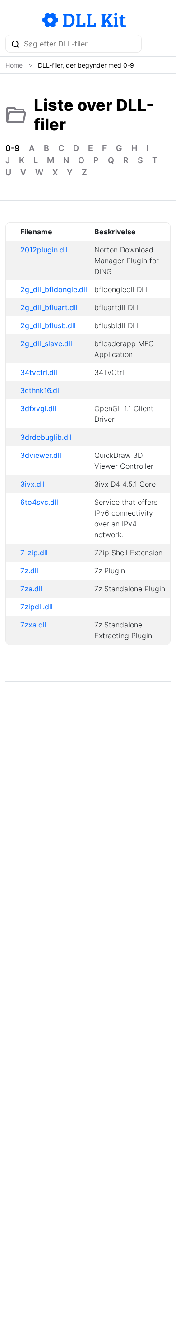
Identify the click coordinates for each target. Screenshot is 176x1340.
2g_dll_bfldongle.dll (53, 289)
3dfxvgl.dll (38, 408)
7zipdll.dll (36, 606)
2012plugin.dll (44, 249)
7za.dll (31, 588)
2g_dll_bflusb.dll (48, 325)
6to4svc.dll (39, 502)
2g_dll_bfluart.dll (49, 307)
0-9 (12, 148)
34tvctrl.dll (38, 372)
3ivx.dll (32, 484)
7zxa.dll (33, 624)
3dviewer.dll (40, 455)
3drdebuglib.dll (46, 437)
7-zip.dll (34, 552)
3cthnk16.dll (40, 390)
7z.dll (29, 570)
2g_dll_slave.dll (46, 343)
